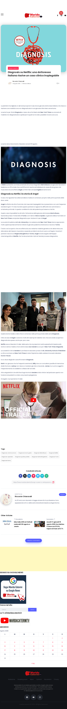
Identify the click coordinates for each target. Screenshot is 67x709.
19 (24, 650)
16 (62, 646)
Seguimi (62, 494)
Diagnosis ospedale (7, 456)
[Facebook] (57, 15)
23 (62, 650)
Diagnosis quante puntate (22, 456)
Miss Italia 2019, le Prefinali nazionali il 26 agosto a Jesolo (23, 524)
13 (33, 646)
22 (53, 650)
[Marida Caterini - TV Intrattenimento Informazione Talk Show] (33, 15)
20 (34, 650)
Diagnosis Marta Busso (40, 453)
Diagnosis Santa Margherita (39, 456)
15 (52, 646)
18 (14, 650)
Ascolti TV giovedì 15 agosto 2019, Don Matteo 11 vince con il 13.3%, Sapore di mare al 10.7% (55, 525)
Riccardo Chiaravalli (18, 81)
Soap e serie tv (13, 68)
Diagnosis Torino (54, 456)
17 (5, 650)
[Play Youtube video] (33, 400)
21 (43, 650)
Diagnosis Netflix (53, 453)
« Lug (32, 663)
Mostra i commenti (33, 540)
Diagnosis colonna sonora (9, 453)
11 (14, 646)
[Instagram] (60, 15)
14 (43, 646)
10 (5, 646)
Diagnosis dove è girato (25, 453)
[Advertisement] (33, 559)
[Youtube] (64, 15)
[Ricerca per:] (14, 610)
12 (24, 646)
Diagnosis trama (6, 460)
